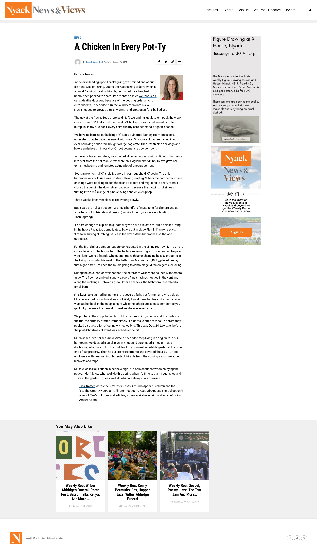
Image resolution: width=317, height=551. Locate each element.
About (228, 10)
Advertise (40, 538)
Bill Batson (74, 506)
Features (211, 10)
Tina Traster (87, 386)
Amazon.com (88, 399)
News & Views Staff (94, 62)
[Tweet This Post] (166, 62)
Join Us (243, 10)
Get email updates (267, 10)
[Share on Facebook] (159, 62)
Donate (290, 10)
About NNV (30, 538)
